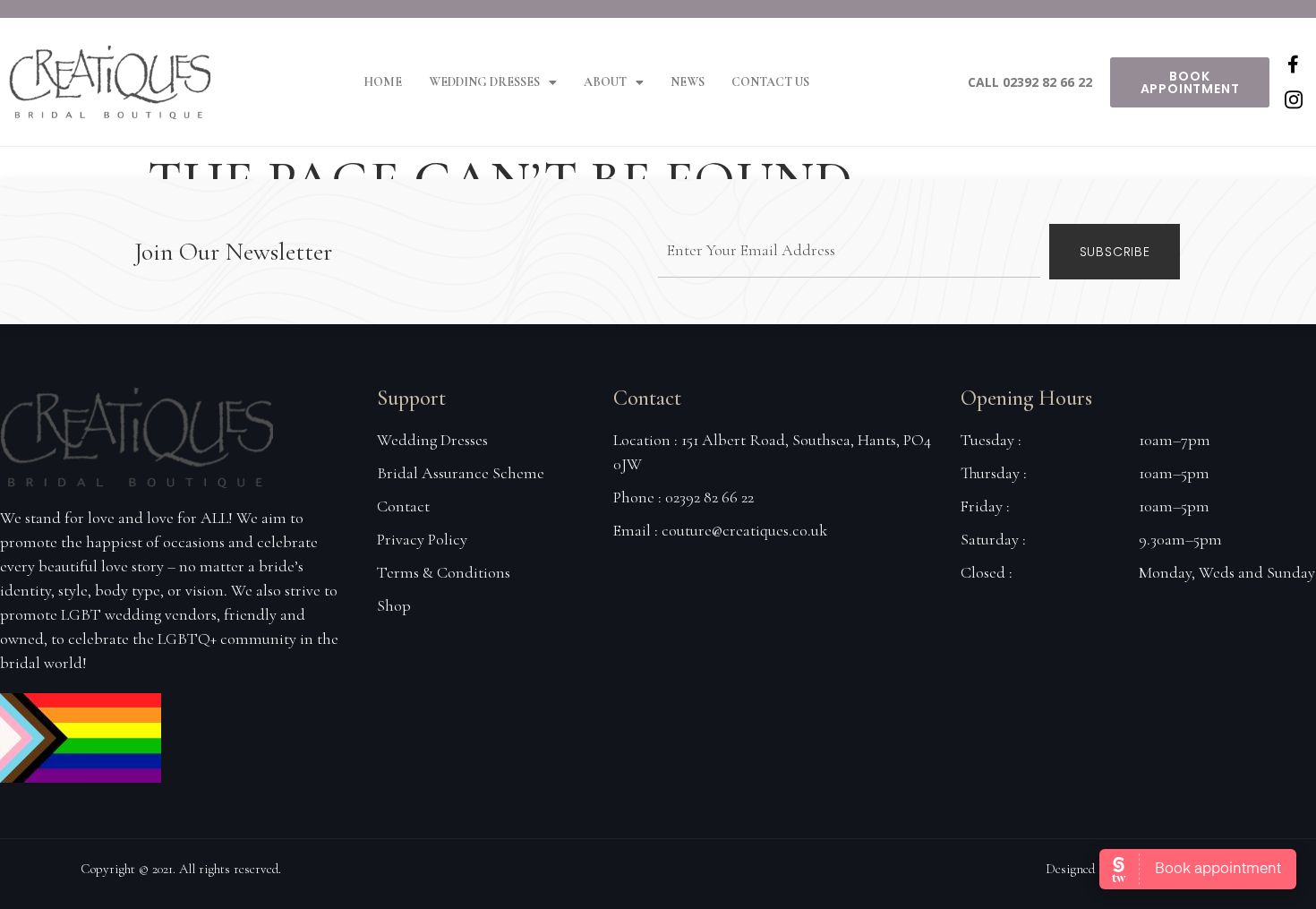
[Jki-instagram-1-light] (1294, 100)
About (605, 82)
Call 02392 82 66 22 (1030, 81)
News (688, 82)
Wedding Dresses (484, 82)
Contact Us (770, 82)
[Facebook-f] (1294, 64)
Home (382, 82)
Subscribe (1115, 252)
